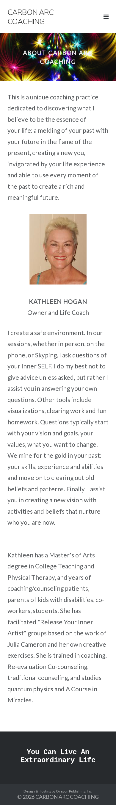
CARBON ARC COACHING (67, 796)
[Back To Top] (101, 791)
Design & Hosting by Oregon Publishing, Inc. (58, 791)
